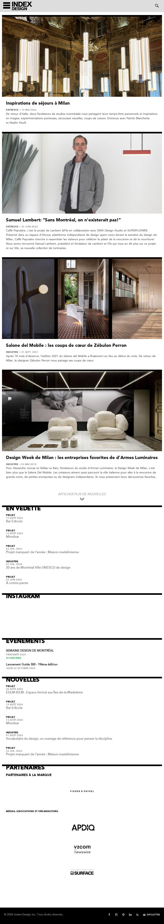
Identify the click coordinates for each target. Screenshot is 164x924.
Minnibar (12, 536)
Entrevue (12, 110)
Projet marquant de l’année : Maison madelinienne (42, 552)
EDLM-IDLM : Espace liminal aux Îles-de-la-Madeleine (44, 692)
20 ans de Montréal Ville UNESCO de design (38, 567)
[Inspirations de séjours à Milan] (82, 57)
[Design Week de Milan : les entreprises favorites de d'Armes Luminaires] (82, 411)
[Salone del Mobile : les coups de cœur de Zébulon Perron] (82, 299)
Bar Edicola (14, 521)
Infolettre (153, 914)
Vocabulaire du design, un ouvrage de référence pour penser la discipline (59, 738)
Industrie (12, 352)
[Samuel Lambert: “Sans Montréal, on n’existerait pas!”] (82, 173)
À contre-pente (17, 583)
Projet (10, 515)
